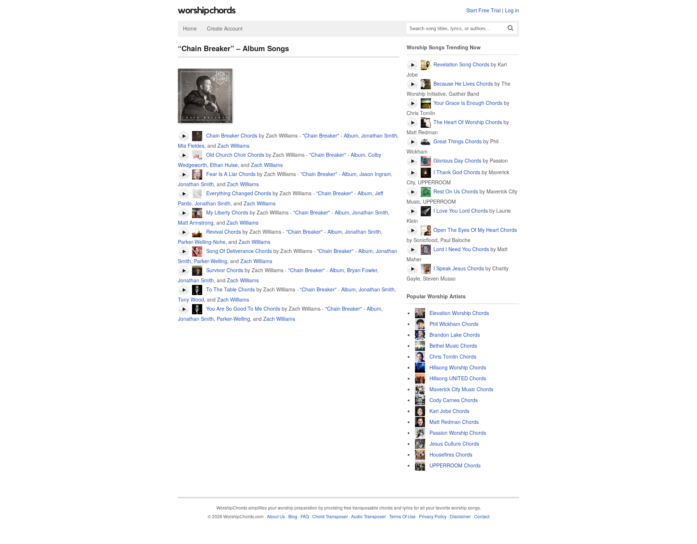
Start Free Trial (483, 10)
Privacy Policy (433, 516)
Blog (292, 516)
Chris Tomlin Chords (452, 356)
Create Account (224, 28)
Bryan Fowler (362, 270)
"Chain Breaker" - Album (330, 135)
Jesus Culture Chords (454, 443)
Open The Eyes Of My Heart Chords (475, 229)
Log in (512, 10)
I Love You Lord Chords (460, 210)
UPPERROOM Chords (455, 465)
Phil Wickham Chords (453, 323)
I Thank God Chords (456, 172)
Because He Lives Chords (463, 83)
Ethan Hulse (224, 164)
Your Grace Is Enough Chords (467, 102)
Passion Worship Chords (457, 432)
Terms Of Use (402, 516)
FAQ (305, 516)
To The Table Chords (230, 289)
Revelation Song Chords (461, 64)
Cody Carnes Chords (453, 400)
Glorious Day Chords (457, 160)
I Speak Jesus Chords (458, 268)
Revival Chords (223, 231)
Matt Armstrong (195, 222)
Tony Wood (191, 299)
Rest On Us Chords (455, 191)
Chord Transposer (330, 516)
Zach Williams (233, 145)
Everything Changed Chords (238, 193)
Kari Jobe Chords (449, 410)
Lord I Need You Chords (461, 249)
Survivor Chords (224, 270)
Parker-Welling (210, 261)
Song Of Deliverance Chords (238, 250)
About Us (276, 516)
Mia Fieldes (191, 145)
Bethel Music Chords (453, 345)
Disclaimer (460, 516)
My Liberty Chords (226, 212)
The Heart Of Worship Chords (467, 122)
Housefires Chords (450, 454)
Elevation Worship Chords (459, 312)
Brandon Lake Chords (454, 334)
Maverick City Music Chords (461, 389)
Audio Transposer (368, 516)
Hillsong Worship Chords (457, 367)
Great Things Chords (457, 141)
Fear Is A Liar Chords (230, 173)
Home (190, 28)
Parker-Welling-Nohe (201, 241)
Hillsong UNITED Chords (457, 378)
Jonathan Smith (379, 135)
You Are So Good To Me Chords (242, 308)
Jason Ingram (375, 173)
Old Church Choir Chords (234, 154)
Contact (481, 516)
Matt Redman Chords (454, 421)
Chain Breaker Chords (231, 135)
